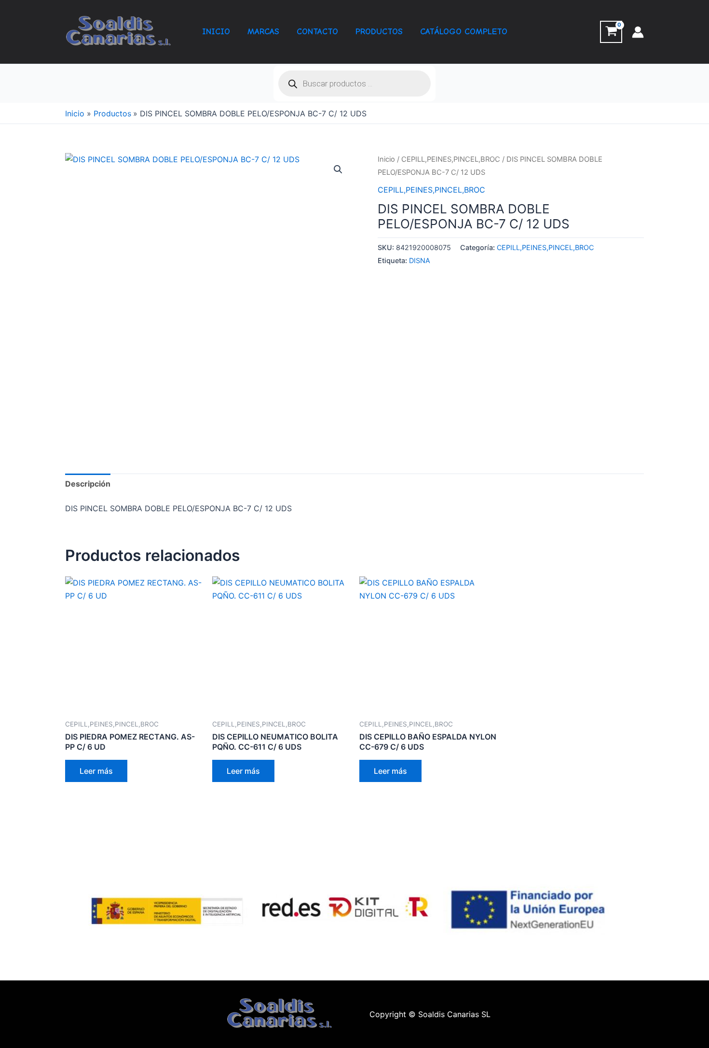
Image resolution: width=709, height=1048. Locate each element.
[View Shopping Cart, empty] (611, 32)
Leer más (96, 771)
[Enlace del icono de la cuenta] (638, 32)
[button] (338, 169)
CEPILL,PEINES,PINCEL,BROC (450, 159)
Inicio (386, 159)
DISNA (419, 260)
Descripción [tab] (87, 484)
